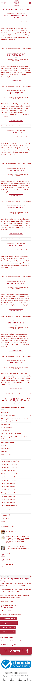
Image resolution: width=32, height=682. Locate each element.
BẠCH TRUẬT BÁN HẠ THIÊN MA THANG (16, 16)
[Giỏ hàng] (30, 3)
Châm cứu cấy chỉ (6, 430)
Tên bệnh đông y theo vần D (9, 464)
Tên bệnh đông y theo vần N (9, 467)
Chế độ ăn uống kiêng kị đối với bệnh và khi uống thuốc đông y (14, 438)
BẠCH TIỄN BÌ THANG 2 (16, 283)
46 (14, 402)
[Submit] (30, 576)
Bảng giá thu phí (5, 412)
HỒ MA (8, 553)
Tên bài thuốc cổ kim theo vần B (16, 13)
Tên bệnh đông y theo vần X (9, 474)
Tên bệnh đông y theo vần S (8, 470)
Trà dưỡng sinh (5, 518)
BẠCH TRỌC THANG (16, 170)
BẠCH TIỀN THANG (16, 245)
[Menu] (2, 3)
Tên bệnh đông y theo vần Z (9, 480)
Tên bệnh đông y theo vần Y (9, 477)
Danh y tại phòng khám (7, 442)
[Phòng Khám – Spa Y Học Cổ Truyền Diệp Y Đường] (17, 3)
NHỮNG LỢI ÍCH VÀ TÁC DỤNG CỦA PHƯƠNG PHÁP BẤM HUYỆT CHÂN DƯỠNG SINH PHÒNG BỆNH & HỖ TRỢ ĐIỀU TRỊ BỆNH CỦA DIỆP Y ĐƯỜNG (17, 540)
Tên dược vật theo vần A (8, 483)
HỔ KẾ (8, 559)
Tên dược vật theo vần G (8, 499)
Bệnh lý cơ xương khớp (8, 415)
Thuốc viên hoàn (5, 512)
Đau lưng (3, 445)
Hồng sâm (4, 451)
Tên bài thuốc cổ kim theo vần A (10, 458)
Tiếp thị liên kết (5, 515)
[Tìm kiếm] (6, 3)
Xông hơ (3, 521)
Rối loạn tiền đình (6, 454)
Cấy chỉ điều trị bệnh (7, 427)
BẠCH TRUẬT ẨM (16, 132)
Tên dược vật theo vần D (8, 493)
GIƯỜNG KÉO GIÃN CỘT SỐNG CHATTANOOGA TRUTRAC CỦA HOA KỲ (17, 548)
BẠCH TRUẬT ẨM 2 (16, 93)
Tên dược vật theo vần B (8, 486)
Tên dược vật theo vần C (8, 489)
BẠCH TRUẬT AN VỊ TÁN (16, 55)
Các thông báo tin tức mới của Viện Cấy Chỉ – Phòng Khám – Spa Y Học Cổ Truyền (16, 420)
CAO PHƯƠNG (11, 531)
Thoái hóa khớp (5, 508)
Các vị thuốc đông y (6, 424)
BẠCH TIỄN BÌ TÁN (16, 363)
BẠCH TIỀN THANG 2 (16, 208)
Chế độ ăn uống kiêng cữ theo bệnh (11, 433)
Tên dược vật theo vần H (8, 502)
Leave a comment (27, 48)
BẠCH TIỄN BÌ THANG (16, 323)
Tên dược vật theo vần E (8, 496)
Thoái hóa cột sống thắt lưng (9, 505)
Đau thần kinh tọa (6, 448)
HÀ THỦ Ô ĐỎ (10, 564)
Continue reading (16, 42)
